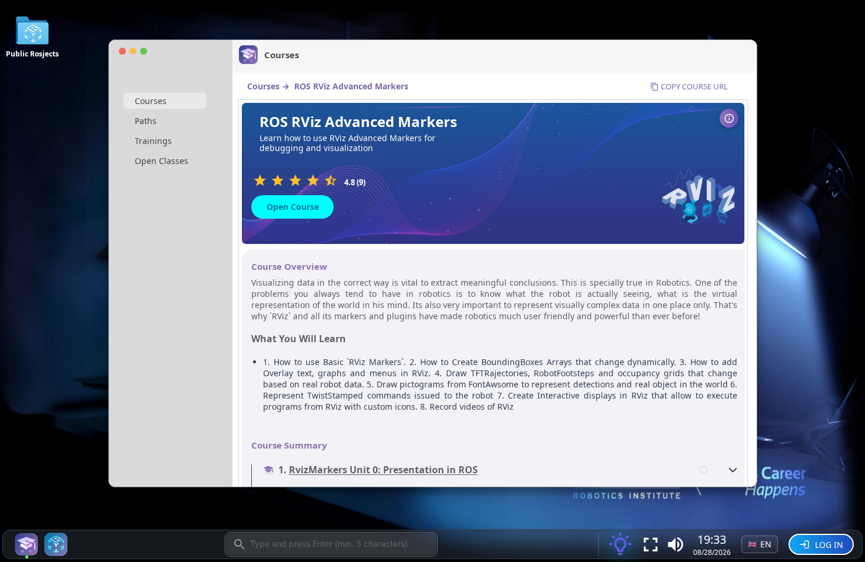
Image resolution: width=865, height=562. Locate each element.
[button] (676, 544)
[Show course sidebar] (729, 118)
